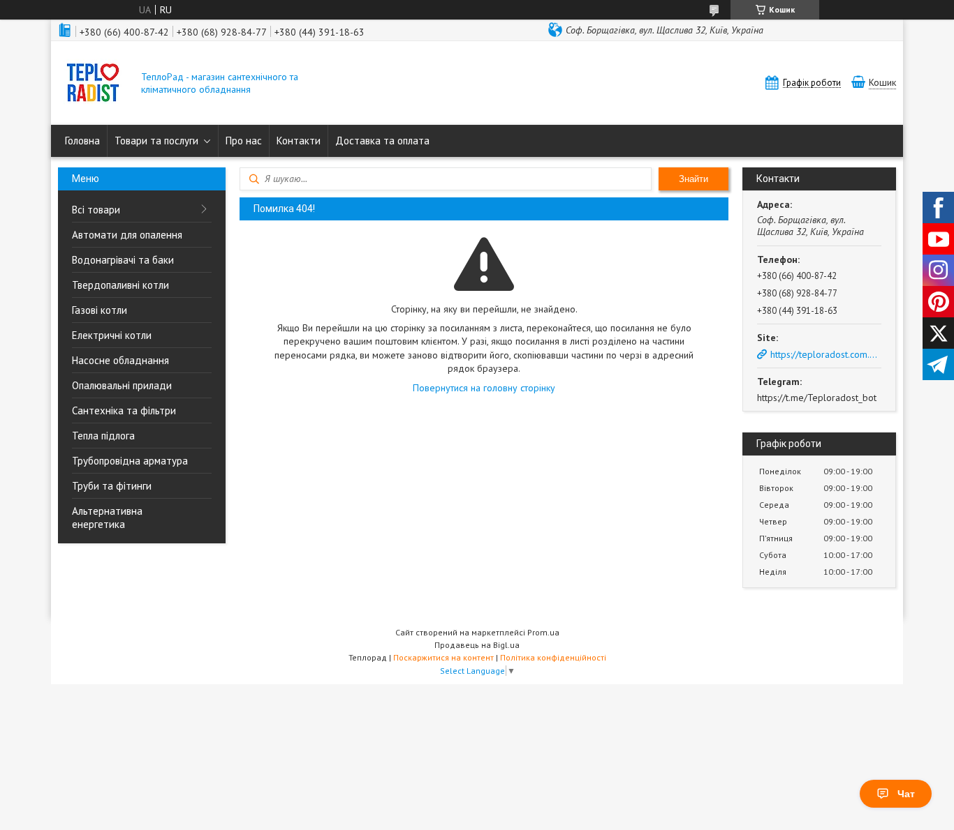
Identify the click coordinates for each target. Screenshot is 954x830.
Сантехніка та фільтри (124, 410)
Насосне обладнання (120, 360)
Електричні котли (112, 335)
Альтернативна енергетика (107, 517)
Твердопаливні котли (120, 285)
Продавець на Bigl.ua (477, 645)
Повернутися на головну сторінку (484, 388)
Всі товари (96, 209)
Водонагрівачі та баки (123, 259)
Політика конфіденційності (553, 657)
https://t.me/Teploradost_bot (816, 397)
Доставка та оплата (382, 140)
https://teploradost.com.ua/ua (825, 354)
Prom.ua (543, 632)
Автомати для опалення (127, 234)
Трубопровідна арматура (130, 460)
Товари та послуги (156, 140)
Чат (906, 793)
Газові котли (99, 310)
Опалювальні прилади (122, 385)
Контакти (299, 140)
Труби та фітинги (112, 485)
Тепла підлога (103, 435)
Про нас (244, 140)
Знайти (693, 179)
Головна (82, 140)
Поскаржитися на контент (443, 657)
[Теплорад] (93, 84)
